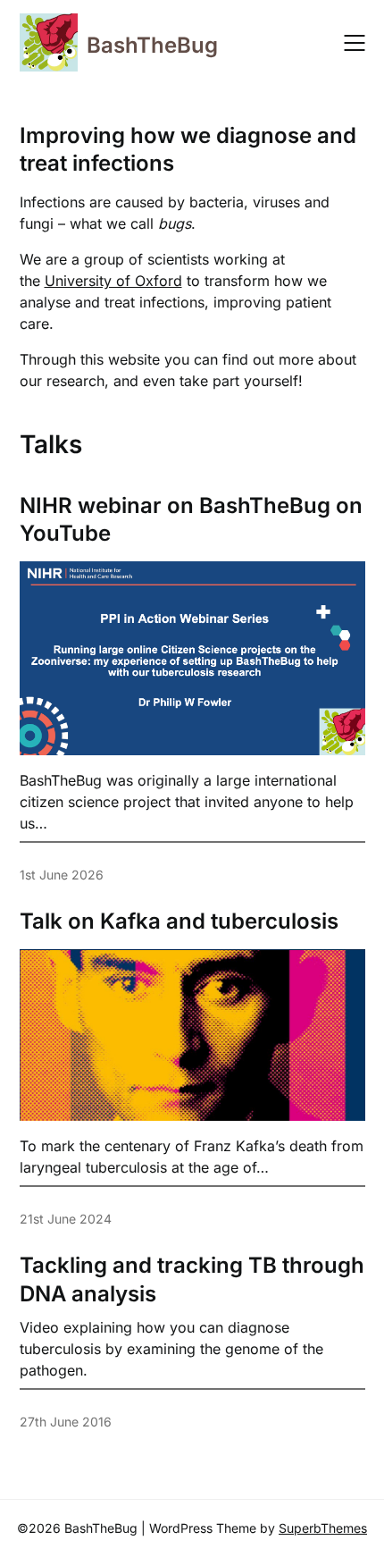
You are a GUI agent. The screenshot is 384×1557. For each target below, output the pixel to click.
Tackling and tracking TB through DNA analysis (192, 1279)
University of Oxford (113, 281)
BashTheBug (152, 45)
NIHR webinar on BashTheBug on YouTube (191, 519)
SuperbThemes (323, 1528)
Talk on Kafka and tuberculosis (179, 921)
